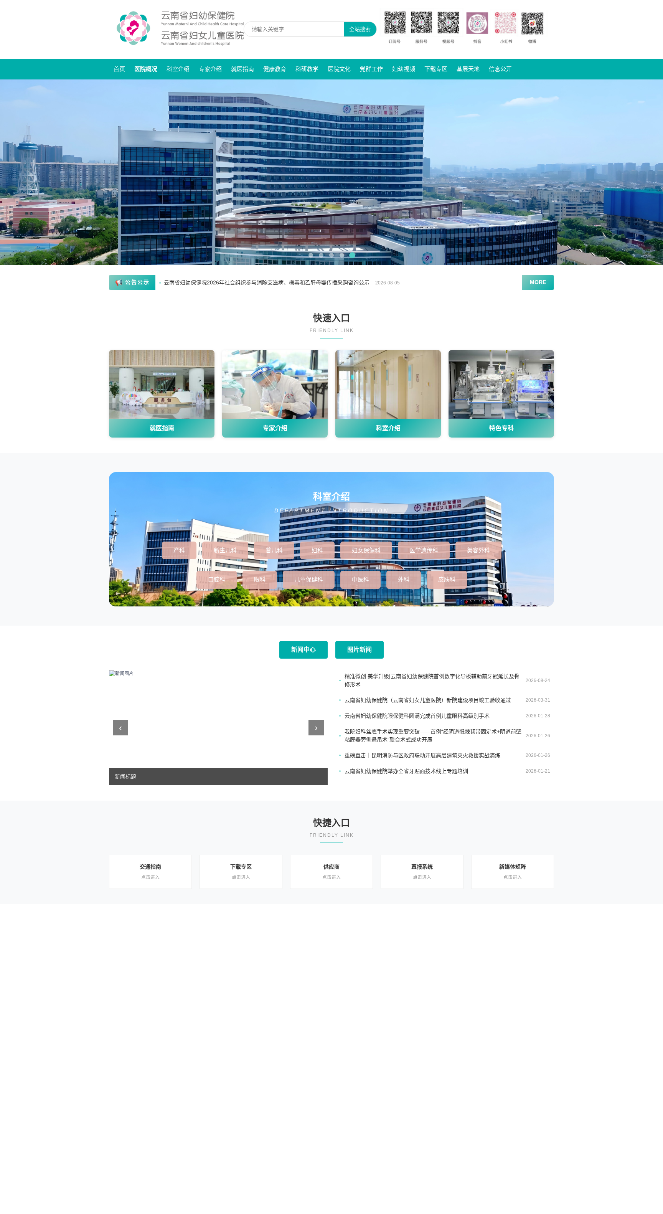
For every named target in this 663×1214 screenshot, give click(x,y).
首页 (119, 69)
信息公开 (500, 69)
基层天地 (468, 69)
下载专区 (435, 69)
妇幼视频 (403, 69)
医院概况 (145, 69)
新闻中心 (303, 649)
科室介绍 (178, 69)
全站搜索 (360, 29)
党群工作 (371, 69)
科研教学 (306, 69)
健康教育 (274, 69)
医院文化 (339, 69)
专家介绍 (210, 69)
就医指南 (242, 69)
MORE (538, 282)
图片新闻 (359, 649)
